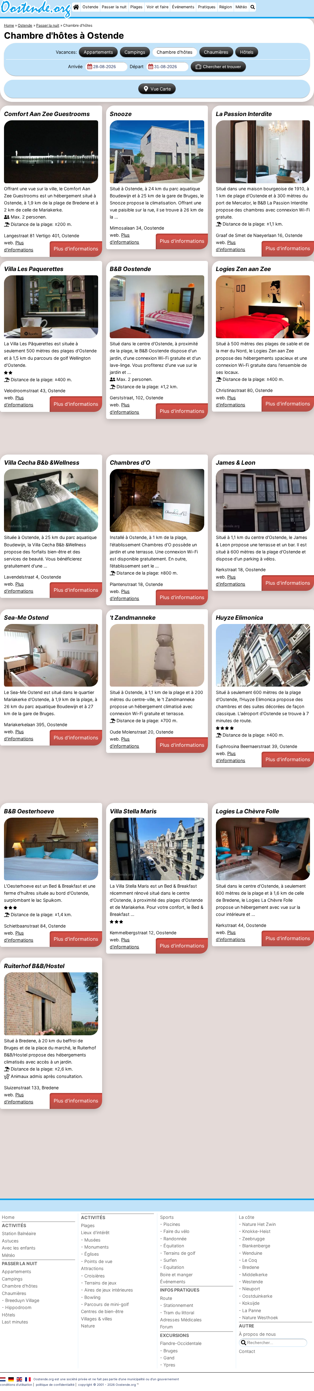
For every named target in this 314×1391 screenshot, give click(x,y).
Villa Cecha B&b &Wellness (41, 462)
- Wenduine (250, 1253)
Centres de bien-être (102, 1311)
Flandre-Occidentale (180, 1343)
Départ (137, 66)
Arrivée (76, 66)
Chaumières (216, 52)
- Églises (90, 1254)
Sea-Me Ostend (26, 617)
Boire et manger (176, 1274)
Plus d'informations (76, 249)
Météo (241, 7)
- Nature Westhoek (258, 1317)
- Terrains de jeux (99, 1282)
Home (8, 1217)
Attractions (92, 1268)
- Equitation (172, 1267)
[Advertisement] (157, 437)
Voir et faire (157, 7)
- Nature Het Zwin (257, 1224)
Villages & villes (96, 1318)
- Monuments (95, 1247)
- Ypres (167, 1364)
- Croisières (93, 1275)
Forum (166, 1326)
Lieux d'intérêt (95, 1232)
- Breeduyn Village (20, 1300)
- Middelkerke (253, 1274)
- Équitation (172, 1245)
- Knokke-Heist (254, 1231)
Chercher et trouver (222, 66)
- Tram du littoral (177, 1312)
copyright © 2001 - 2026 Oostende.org (107, 1384)
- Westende (251, 1281)
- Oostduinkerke (255, 1296)
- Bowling (91, 1297)
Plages (136, 7)
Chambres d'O (130, 462)
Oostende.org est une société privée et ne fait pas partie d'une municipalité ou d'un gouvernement (106, 1379)
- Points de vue (96, 1261)
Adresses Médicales (181, 1319)
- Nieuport (249, 1288)
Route (166, 1298)
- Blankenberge (254, 1245)
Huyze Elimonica (239, 617)
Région (225, 7)
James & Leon (235, 462)
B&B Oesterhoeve (29, 811)
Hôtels (247, 52)
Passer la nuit (114, 7)
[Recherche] (252, 7)
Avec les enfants (19, 1247)
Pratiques (207, 7)
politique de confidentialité (55, 1384)
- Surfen (168, 1260)
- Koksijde (249, 1303)
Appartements (98, 52)
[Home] (76, 7)
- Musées (91, 1239)
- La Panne (250, 1310)
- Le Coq (248, 1260)
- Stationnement (176, 1305)
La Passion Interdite (244, 114)
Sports (167, 1217)
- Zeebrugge (252, 1238)
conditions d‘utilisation (16, 1384)
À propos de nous (257, 1334)
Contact (247, 1351)
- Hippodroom (17, 1307)
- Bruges (169, 1350)
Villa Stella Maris (133, 811)
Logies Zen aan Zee (243, 269)
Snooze (121, 114)
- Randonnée (173, 1238)
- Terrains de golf (177, 1253)
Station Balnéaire (19, 1233)
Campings (134, 52)
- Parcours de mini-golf (105, 1304)
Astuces (10, 1240)
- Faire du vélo (175, 1231)
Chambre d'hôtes (175, 52)
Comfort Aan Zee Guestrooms (47, 114)
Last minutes (15, 1321)
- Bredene (249, 1267)
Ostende (90, 7)
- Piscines (170, 1224)
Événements (183, 7)
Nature (88, 1325)
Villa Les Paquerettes (33, 269)
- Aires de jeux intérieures (107, 1289)
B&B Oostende (130, 269)
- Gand (167, 1357)
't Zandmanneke (132, 617)
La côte (246, 1217)
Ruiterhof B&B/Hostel (34, 966)
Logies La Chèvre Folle (247, 811)
